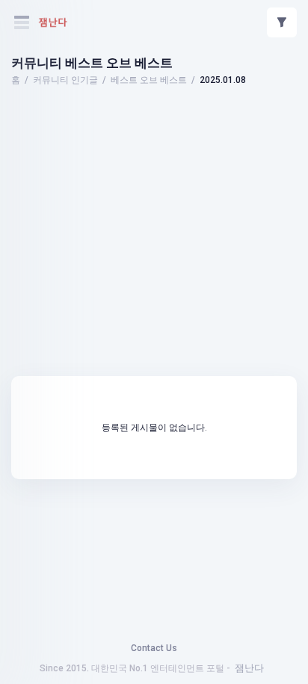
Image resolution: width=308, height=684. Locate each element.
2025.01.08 (223, 80)
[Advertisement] (154, 130)
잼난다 (249, 668)
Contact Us (154, 648)
